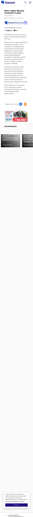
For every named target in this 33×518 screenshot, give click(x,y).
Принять (16, 505)
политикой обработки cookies (14, 501)
